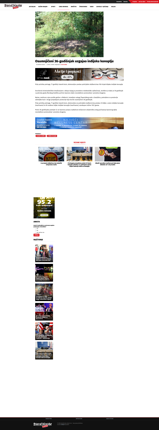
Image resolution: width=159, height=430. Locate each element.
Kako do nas (109, 418)
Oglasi (113, 6)
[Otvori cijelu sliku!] (69, 34)
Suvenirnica (119, 1)
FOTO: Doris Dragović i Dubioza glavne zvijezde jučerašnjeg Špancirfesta (42, 278)
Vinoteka (125, 1)
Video (91, 6)
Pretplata (135, 1)
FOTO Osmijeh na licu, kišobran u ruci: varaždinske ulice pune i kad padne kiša (43, 259)
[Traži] (133, 6)
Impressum (79, 418)
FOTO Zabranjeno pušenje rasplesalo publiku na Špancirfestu (43, 317)
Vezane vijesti (79, 142)
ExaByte (63, 424)
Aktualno (32, 6)
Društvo (74, 6)
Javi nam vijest (142, 1)
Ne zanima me (40, 232)
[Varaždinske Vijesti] (13, 6)
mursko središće (41, 136)
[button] (36, 157)
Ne (37, 230)
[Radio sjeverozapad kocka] (44, 207)
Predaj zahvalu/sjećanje (152, 1)
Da (37, 228)
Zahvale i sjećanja (102, 6)
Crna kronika (63, 6)
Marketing (49, 418)
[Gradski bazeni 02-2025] (79, 123)
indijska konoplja (52, 136)
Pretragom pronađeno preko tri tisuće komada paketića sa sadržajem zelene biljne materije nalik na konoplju (79, 164)
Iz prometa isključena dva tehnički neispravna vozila (51, 163)
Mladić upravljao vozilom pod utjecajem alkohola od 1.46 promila (107, 163)
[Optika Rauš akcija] (79, 74)
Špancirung (83, 6)
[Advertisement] (79, 184)
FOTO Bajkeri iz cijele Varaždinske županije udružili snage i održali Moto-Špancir (44, 298)
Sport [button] (53, 6)
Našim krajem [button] (42, 6)
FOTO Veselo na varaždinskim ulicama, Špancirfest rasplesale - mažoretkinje (44, 337)
